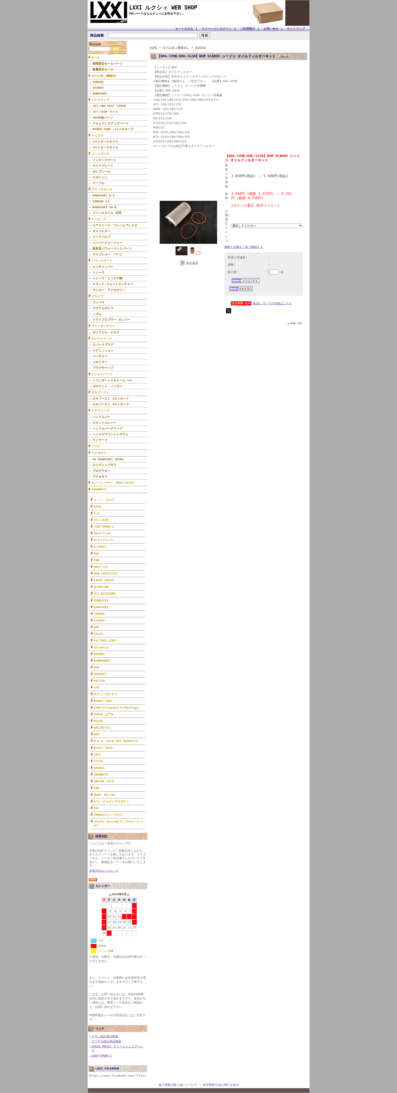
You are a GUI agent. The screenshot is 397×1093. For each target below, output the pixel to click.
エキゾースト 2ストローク (111, 398)
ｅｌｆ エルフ (104, 499)
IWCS (97, 754)
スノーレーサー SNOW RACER (112, 482)
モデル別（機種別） (104, 76)
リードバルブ (102, 237)
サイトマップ (296, 28)
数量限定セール (103, 69)
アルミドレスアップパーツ (112, 123)
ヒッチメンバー (103, 266)
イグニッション (103, 350)
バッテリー (100, 356)
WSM (96, 734)
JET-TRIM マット (105, 111)
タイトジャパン (104, 540)
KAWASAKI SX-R (104, 207)
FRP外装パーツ (103, 117)
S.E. (97, 513)
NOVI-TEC (101, 567)
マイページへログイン (217, 28)
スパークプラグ (103, 344)
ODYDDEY (100, 674)
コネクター (100, 362)
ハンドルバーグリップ (107, 428)
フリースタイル (101, 189)
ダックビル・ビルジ (106, 332)
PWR (96, 788)
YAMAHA (98, 82)
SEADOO (98, 87)
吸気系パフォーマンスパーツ (112, 248)
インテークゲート (104, 160)
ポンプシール (102, 171)
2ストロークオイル (105, 141)
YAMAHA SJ (101, 201)
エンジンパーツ (101, 374)
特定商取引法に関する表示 (221, 1085)
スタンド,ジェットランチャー (113, 284)
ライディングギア (104, 465)
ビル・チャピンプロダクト (112, 801)
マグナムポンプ (103, 308)
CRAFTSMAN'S (104, 526)
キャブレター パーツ (107, 254)
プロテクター (102, 470)
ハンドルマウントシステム (110, 434)
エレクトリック (101, 338)
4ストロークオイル (105, 147)
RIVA (97, 506)
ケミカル (97, 135)
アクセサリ (98, 452)
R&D (96, 553)
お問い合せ (271, 28)
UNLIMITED (102, 727)
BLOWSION (101, 587)
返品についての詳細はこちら (272, 303)
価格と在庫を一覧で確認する (243, 247)
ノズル (97, 314)
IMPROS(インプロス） (109, 815)
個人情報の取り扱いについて (178, 1085)
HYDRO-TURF (103, 701)
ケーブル (99, 183)
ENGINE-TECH (104, 781)
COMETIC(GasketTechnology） (117, 707)
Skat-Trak (102, 533)
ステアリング (100, 410)
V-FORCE (100, 546)
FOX (96, 687)
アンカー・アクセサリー (109, 290)
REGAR (98, 721)
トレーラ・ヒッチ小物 (107, 278)
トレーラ (99, 272)
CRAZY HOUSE (104, 580)
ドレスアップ (100, 99)
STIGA (98, 761)
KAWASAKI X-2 (104, 195)
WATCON (99, 680)
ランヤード (100, 440)
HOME (153, 47)
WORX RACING (104, 795)
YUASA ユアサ (104, 714)
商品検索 (97, 35)
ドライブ (97, 296)
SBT (96, 808)
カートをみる (184, 28)
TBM (96, 560)
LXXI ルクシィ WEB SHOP (163, 7)
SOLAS (98, 634)
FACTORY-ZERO (105, 640)
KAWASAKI (100, 93)
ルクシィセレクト (106, 694)
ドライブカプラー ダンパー (111, 319)
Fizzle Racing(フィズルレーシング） (118, 823)
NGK (96, 627)
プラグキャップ (103, 367)
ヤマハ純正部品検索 (104, 1036)
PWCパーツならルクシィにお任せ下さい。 (157, 13)
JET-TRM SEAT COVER (109, 106)
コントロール (100, 153)
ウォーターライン (103, 326)
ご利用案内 (247, 28)
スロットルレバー (104, 422)
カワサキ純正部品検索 (106, 1041)
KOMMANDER (102, 660)
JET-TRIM (101, 520)
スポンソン (100, 177)
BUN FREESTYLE (106, 573)
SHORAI (99, 768)
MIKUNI (99, 654)
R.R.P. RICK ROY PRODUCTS (116, 741)
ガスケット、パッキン (107, 386)
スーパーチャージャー (107, 242)
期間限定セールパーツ (107, 63)
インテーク (98, 219)
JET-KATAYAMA (105, 593)
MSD (96, 667)
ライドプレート (103, 165)
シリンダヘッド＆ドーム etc (113, 380)
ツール (95, 446)
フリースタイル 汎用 (107, 213)
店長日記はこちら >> (104, 870)
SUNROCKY (101, 600)
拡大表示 (192, 263)
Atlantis (101, 647)
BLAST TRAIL (104, 748)
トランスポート (101, 260)
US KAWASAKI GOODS (108, 459)
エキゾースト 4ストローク (111, 404)
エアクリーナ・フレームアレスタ (115, 225)
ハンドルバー (102, 417)
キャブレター (102, 231)
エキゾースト (100, 392)
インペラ (99, 302)
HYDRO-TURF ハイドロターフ (113, 129)
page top (295, 323)
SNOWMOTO (98, 489)
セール (95, 57)
